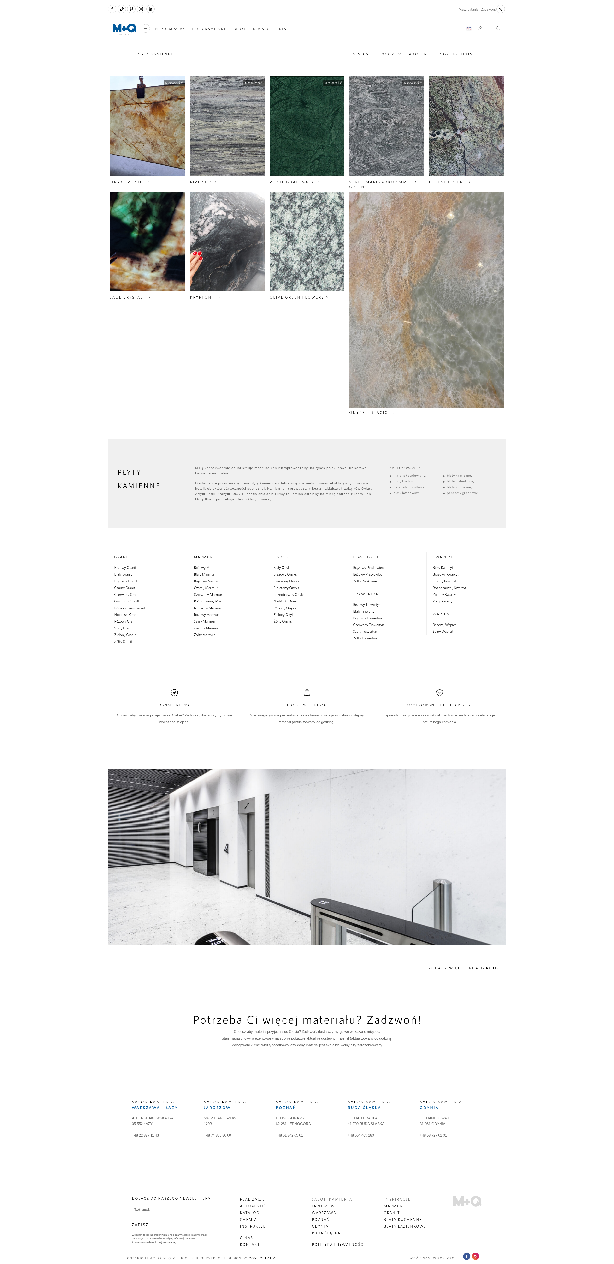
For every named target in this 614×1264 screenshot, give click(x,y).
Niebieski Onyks (285, 601)
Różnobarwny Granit (129, 608)
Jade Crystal (126, 297)
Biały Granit (123, 574)
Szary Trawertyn (365, 631)
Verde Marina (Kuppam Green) (378, 184)
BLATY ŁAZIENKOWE (405, 1226)
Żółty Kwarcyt (443, 601)
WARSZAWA (324, 1212)
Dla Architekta (269, 29)
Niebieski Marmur (207, 608)
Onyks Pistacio (368, 412)
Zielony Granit (125, 634)
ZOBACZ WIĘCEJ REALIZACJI (462, 968)
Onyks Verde (126, 182)
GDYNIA (320, 1226)
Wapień (441, 614)
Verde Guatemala (292, 182)
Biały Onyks (282, 567)
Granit (122, 557)
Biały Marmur (204, 574)
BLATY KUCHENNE (403, 1219)
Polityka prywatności (338, 1244)
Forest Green (446, 182)
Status (360, 54)
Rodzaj (388, 54)
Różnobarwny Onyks (288, 594)
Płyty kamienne (209, 29)
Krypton (201, 297)
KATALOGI (250, 1212)
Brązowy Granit (125, 581)
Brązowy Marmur (207, 581)
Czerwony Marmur (208, 594)
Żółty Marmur (204, 634)
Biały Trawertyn (364, 611)
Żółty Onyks (282, 621)
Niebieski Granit (126, 614)
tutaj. (174, 1242)
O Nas (246, 1237)
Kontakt (250, 1244)
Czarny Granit (124, 587)
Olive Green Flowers (297, 297)
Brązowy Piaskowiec (368, 567)
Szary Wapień (443, 631)
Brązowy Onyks (285, 574)
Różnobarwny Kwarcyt (449, 587)
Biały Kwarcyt (443, 567)
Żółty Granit (123, 641)
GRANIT (392, 1212)
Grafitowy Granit (126, 601)
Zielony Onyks (284, 614)
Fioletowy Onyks (286, 587)
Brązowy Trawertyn (367, 618)
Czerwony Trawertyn (368, 624)
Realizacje (252, 1199)
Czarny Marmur (206, 587)
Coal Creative (263, 1258)
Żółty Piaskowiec (365, 581)
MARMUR (393, 1206)
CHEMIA (248, 1219)
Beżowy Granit (125, 567)
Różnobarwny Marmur (211, 601)
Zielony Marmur (206, 628)
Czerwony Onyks (286, 581)
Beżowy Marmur (206, 567)
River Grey (203, 182)
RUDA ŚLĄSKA (326, 1233)
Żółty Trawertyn (365, 638)
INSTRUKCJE (253, 1226)
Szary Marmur (204, 621)
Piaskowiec (366, 557)
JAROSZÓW (323, 1206)
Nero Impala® (170, 29)
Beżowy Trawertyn (367, 604)
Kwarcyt (443, 557)
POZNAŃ (321, 1219)
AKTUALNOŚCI (255, 1206)
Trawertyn (366, 594)
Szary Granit (123, 628)
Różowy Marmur (206, 614)
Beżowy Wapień (445, 624)
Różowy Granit (125, 621)
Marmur (203, 557)
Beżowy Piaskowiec (367, 574)
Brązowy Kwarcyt (446, 574)
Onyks (280, 557)
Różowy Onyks (284, 608)
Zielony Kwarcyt (445, 594)
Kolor (419, 54)
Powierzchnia (455, 54)
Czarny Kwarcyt (444, 581)
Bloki (240, 29)
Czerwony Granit (127, 594)
